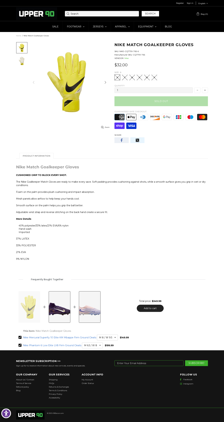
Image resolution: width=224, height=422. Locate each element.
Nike (126, 58)
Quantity (119, 85)
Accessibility (54, 397)
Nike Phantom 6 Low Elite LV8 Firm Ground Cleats (52, 345)
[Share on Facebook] (121, 140)
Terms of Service (23, 383)
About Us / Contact (25, 379)
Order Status (88, 383)
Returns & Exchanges (59, 387)
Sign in (190, 3)
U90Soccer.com (58, 413)
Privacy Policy (55, 394)
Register (180, 3)
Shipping (53, 379)
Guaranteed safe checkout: (130, 111)
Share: (118, 135)
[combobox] (102, 14)
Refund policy (22, 387)
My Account (87, 379)
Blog (18, 390)
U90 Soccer (36, 13)
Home (18, 36)
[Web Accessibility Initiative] (6, 413)
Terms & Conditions (58, 390)
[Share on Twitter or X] (137, 140)
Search (150, 13)
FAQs (51, 383)
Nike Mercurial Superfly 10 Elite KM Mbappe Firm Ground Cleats (59, 337)
